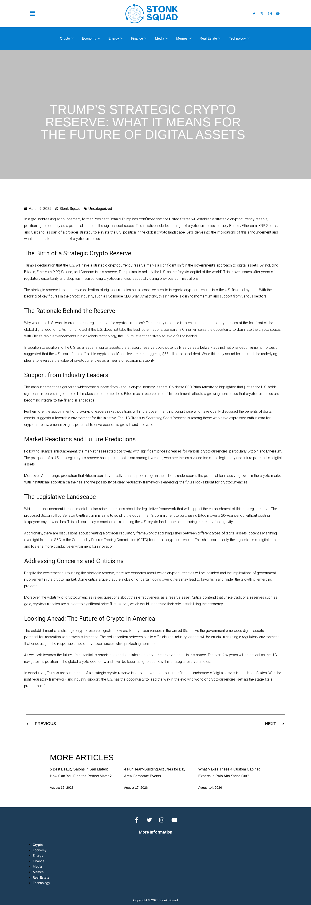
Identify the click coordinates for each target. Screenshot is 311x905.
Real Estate (208, 38)
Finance (137, 38)
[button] (73, 13)
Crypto (65, 38)
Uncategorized (100, 209)
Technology (237, 38)
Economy (89, 38)
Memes (182, 38)
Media (159, 38)
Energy (113, 38)
